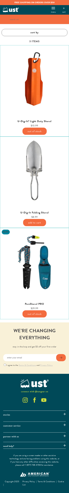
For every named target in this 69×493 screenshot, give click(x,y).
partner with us (11, 436)
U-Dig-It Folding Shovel (34, 212)
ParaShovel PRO (34, 304)
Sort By (34, 32)
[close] (61, 19)
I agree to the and (29, 365)
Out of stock (35, 131)
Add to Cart (34, 223)
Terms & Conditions (27, 365)
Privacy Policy (46, 365)
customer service (12, 425)
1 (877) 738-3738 (33, 465)
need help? (8, 446)
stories (6, 414)
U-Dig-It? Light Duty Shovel (34, 121)
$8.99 (34, 217)
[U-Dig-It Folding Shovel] (34, 171)
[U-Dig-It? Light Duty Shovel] (34, 79)
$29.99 (34, 308)
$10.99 (34, 125)
